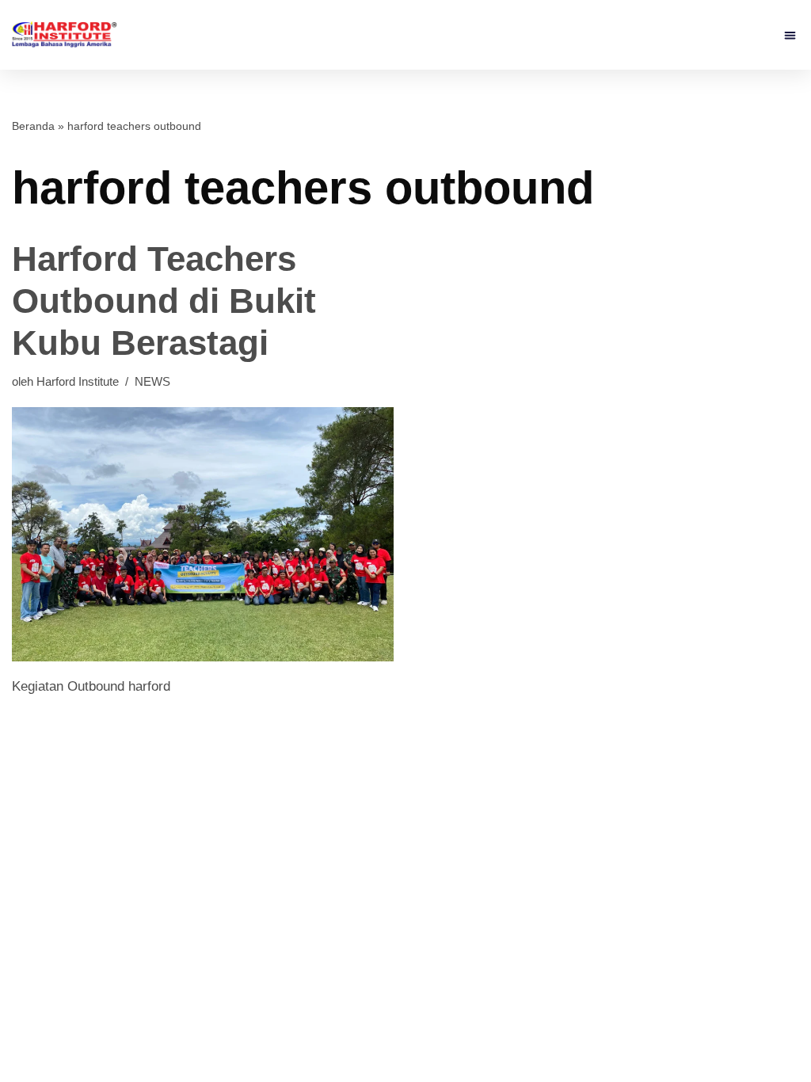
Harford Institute (77, 381)
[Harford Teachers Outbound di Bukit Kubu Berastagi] (203, 534)
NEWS (152, 381)
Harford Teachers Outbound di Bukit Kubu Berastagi (164, 300)
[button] (791, 35)
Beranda (33, 126)
